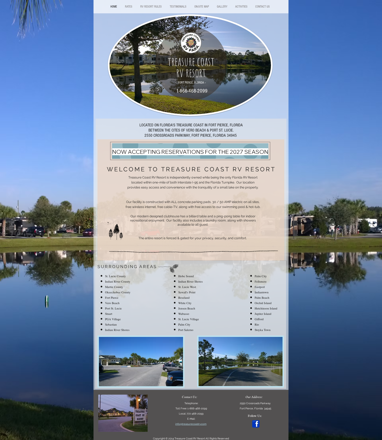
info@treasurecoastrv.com (191, 423)
